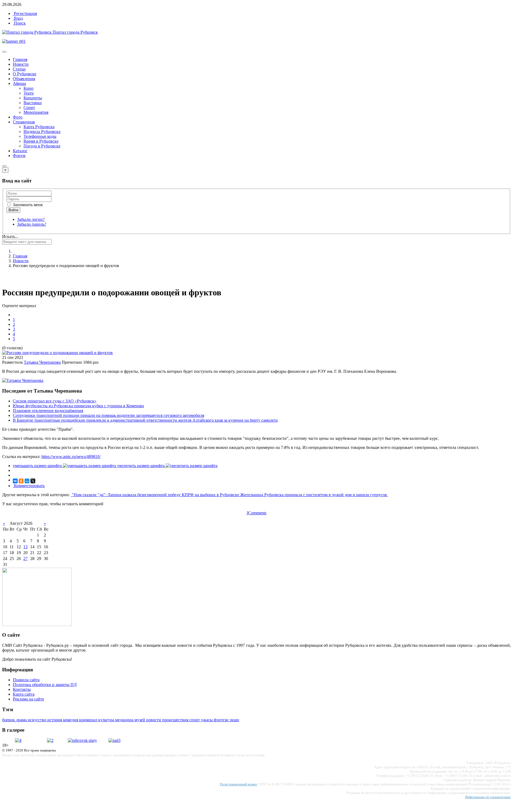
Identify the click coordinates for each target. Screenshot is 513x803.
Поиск (19, 23)
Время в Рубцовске (41, 141)
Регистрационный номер (238, 784)
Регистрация (25, 13)
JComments (256, 513)
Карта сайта (23, 694)
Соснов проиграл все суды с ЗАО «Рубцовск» (54, 401)
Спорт (29, 107)
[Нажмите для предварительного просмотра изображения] (57, 352)
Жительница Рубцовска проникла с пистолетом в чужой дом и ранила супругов (314, 494)
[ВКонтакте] (15, 481)
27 (25, 558)
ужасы (207, 720)
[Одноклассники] (21, 481)
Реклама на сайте (28, 699)
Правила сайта (26, 679)
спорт (195, 720)
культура (106, 720)
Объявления (24, 78)
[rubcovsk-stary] (82, 740)
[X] (32, 481)
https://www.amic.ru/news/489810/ (70, 456)
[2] (50, 740)
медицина (124, 720)
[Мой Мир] (27, 481)
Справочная (24, 122)
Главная (20, 59)
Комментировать (29, 485)
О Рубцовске (24, 74)
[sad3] (114, 740)
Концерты (33, 98)
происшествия (175, 720)
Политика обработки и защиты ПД (45, 684)
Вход (18, 18)
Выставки (33, 102)
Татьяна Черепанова (42, 362)
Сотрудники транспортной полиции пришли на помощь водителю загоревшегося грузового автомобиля (108, 415)
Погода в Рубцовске (42, 146)
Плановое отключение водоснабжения (48, 410)
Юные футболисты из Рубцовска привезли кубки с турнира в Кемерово (78, 406)
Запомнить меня (27, 204)
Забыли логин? (31, 219)
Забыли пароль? (31, 224)
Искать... (10, 236)
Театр (29, 93)
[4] (18, 740)
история (55, 720)
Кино (28, 88)
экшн (234, 720)
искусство (37, 720)
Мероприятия (36, 112)
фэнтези (222, 720)
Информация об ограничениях (488, 797)
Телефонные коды (40, 136)
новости (154, 720)
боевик (9, 720)
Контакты (22, 689)
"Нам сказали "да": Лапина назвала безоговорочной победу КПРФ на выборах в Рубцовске (155, 494)
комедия (71, 720)
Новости (21, 64)
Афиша (19, 83)
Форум (19, 155)
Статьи (19, 69)
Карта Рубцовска (39, 126)
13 (25, 547)
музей (140, 720)
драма (22, 720)
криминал (88, 720)
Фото (17, 117)
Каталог (20, 150)
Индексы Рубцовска (42, 131)
